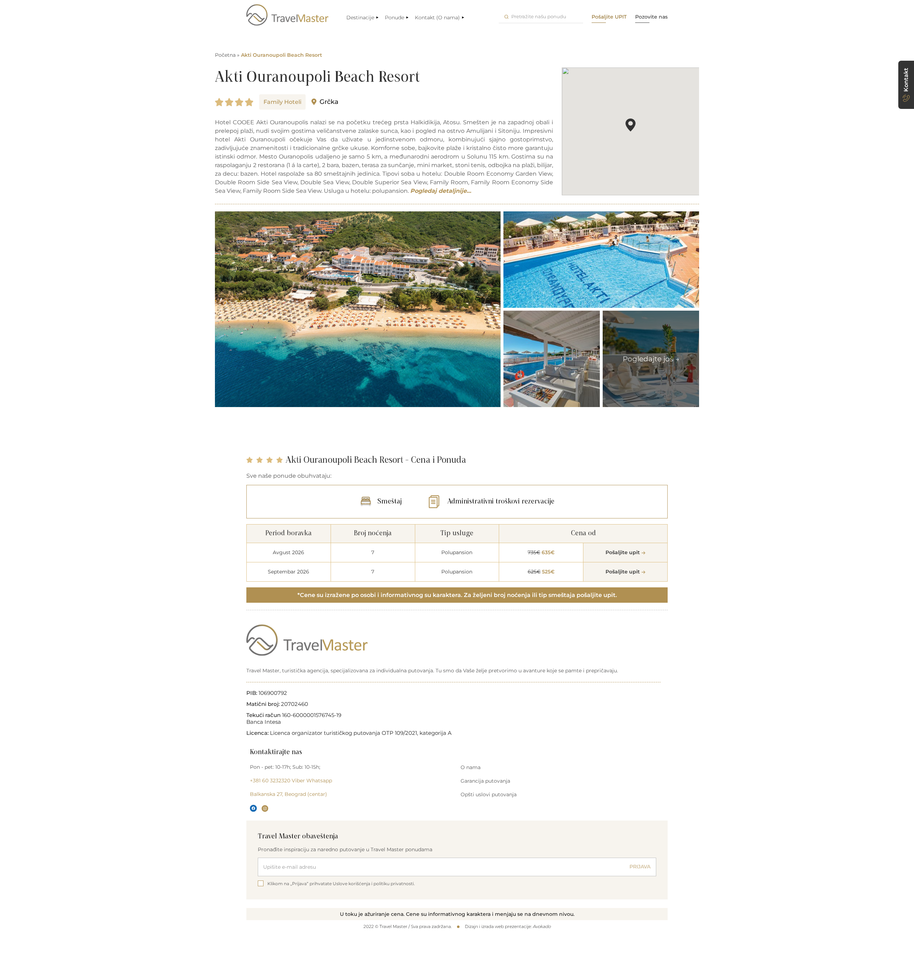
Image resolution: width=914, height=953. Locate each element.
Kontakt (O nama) (437, 17)
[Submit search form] (506, 17)
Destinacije (360, 17)
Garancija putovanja (485, 781)
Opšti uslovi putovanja (489, 794)
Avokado (542, 926)
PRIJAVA (640, 866)
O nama (471, 767)
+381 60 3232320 (270, 780)
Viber (298, 780)
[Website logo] (287, 15)
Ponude (394, 17)
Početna (225, 55)
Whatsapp (319, 780)
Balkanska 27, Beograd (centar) (288, 794)
